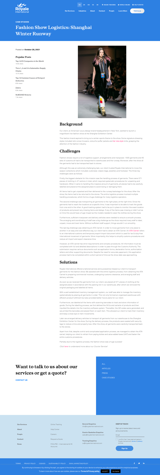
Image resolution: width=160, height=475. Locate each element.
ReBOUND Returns (23, 94)
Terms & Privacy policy (90, 471)
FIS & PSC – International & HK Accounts (62, 445)
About (19, 429)
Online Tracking (56, 424)
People (19, 434)
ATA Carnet (134, 230)
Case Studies (22, 21)
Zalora (18, 87)
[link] (109, 4)
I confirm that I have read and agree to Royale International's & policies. (130, 441)
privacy (140, 441)
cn (89, 5)
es (93, 5)
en (80, 5)
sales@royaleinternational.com (93, 435)
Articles (106, 368)
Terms (18, 463)
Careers (53, 434)
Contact (20, 439)
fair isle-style (118, 140)
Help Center (55, 429)
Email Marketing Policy (78, 463)
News (19, 444)
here (66, 346)
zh (84, 5)
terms (134, 441)
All (103, 363)
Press (105, 372)
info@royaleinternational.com (92, 426)
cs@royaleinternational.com (92, 443)
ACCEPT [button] (105, 471)
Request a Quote (57, 439)
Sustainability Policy (57, 463)
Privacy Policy (30, 463)
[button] (134, 463)
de (97, 5)
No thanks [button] (115, 471)
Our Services (22, 424)
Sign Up (124, 448)
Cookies (42, 463)
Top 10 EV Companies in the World (30, 61)
